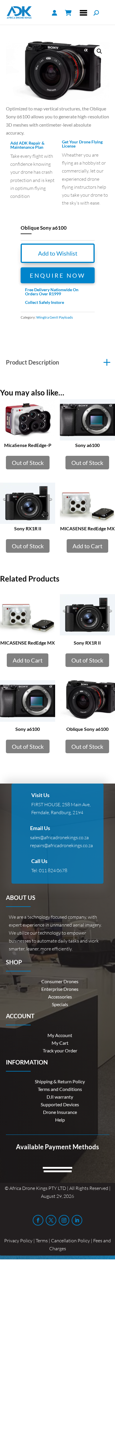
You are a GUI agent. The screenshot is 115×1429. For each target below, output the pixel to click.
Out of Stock (28, 462)
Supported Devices (60, 1104)
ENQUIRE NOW (57, 275)
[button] (99, 51)
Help (60, 1119)
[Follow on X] (51, 1220)
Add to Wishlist (57, 253)
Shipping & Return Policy (60, 1081)
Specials (60, 1004)
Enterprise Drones (59, 989)
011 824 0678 (53, 870)
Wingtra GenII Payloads (54, 317)
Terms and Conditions (60, 1089)
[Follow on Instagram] (64, 1220)
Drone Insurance (60, 1112)
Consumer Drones (59, 981)
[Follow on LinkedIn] (77, 1220)
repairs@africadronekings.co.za (61, 845)
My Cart (60, 1043)
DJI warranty (60, 1097)
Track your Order (60, 1050)
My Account (59, 1035)
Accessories (60, 996)
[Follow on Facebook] (38, 1220)
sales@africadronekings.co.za (59, 837)
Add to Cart (87, 545)
